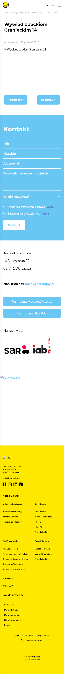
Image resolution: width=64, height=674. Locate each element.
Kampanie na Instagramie (14, 569)
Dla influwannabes (12, 620)
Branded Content (10, 517)
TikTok (38, 522)
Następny (47, 100)
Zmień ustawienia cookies (32, 640)
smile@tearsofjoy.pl (39, 284)
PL (48, 5)
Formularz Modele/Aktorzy (32, 301)
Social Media (40, 511)
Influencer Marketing (12, 511)
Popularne (9, 605)
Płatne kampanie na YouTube (15, 554)
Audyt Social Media (43, 517)
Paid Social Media (10, 549)
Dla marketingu (11, 610)
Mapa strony (43, 635)
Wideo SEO (8, 586)
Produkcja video (42, 532)
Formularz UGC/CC (32, 313)
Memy (7, 625)
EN (53, 5)
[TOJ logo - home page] (6, 4)
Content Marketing (43, 554)
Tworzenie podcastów (12, 522)
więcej (50, 206)
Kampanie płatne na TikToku (15, 559)
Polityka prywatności (24, 635)
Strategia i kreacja (42, 549)
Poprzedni (16, 100)
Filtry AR (38, 527)
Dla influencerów (12, 615)
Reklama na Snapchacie (13, 564)
